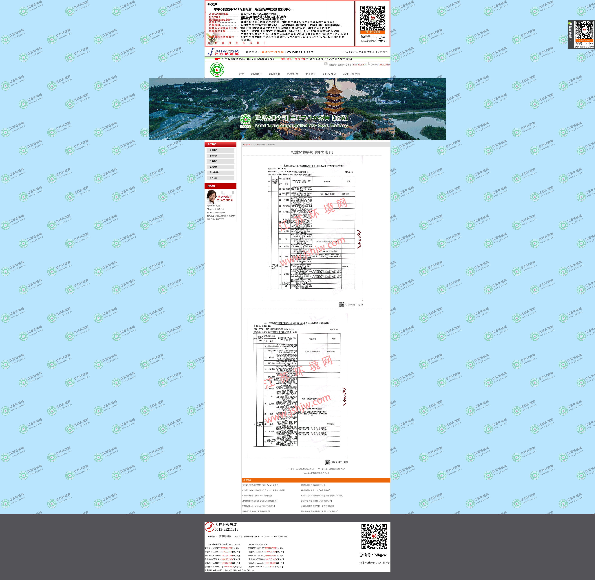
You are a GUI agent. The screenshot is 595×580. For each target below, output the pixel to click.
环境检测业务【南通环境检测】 (314, 485)
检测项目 (256, 74)
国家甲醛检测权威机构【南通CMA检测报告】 (320, 511)
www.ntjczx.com (265, 536)
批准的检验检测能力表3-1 (303, 469)
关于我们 (310, 74)
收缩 (570, 32)
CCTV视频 (329, 74)
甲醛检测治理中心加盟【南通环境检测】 (259, 506)
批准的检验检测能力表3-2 (318, 473)
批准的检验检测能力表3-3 (334, 469)
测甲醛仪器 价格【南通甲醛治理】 (256, 511)
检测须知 (274, 74)
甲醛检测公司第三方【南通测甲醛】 (316, 490)
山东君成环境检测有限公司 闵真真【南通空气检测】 (264, 490)
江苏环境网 (225, 536)
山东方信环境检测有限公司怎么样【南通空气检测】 (322, 496)
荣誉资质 (271, 144)
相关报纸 (292, 74)
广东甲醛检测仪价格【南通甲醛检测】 (317, 501)
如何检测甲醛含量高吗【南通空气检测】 (318, 506)
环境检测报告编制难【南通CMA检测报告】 (260, 501)
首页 (242, 74)
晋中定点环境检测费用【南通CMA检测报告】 (261, 485)
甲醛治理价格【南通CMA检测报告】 (257, 496)
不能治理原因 (351, 74)
